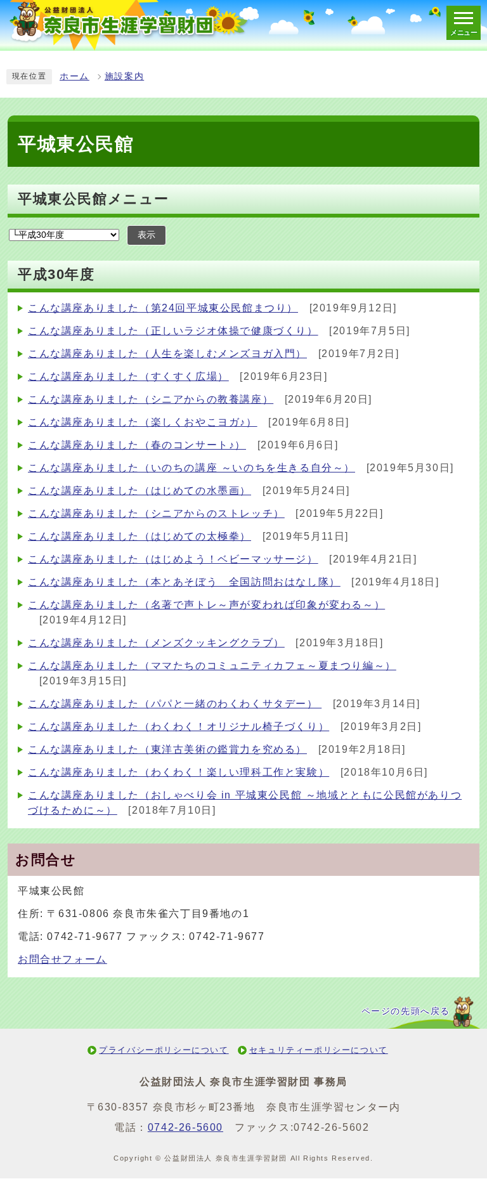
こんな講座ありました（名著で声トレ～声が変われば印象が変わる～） (206, 604)
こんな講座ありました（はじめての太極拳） (139, 536)
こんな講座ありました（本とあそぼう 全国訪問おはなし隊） (184, 581)
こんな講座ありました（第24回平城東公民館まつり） (163, 308)
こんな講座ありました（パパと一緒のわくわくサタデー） (174, 703)
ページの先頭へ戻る (405, 1011)
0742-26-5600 (185, 1127)
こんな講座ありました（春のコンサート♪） (137, 445)
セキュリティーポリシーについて (318, 1050)
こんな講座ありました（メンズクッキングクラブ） (156, 642)
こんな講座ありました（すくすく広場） (128, 376)
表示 (146, 235)
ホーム (74, 76)
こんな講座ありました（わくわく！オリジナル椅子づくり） (178, 726)
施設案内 (124, 76)
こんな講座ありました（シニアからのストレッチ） (156, 513)
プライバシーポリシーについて (163, 1050)
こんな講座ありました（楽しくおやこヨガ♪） (142, 422)
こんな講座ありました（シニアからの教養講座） (150, 399)
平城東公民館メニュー (93, 199)
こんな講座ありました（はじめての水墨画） (139, 490)
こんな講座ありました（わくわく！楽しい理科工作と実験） (178, 772)
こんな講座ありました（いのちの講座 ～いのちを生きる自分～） (191, 467)
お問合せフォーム (62, 959)
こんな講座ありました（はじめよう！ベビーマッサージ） (173, 559)
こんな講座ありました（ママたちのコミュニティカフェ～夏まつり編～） (212, 665)
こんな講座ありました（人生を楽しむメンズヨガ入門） (167, 353)
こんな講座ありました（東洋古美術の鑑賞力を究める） (167, 749)
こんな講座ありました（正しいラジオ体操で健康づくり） (173, 330)
